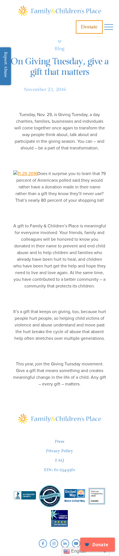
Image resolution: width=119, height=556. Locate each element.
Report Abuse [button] (5, 64)
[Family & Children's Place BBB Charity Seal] (25, 496)
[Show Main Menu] (109, 27)
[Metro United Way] (75, 496)
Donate (89, 27)
